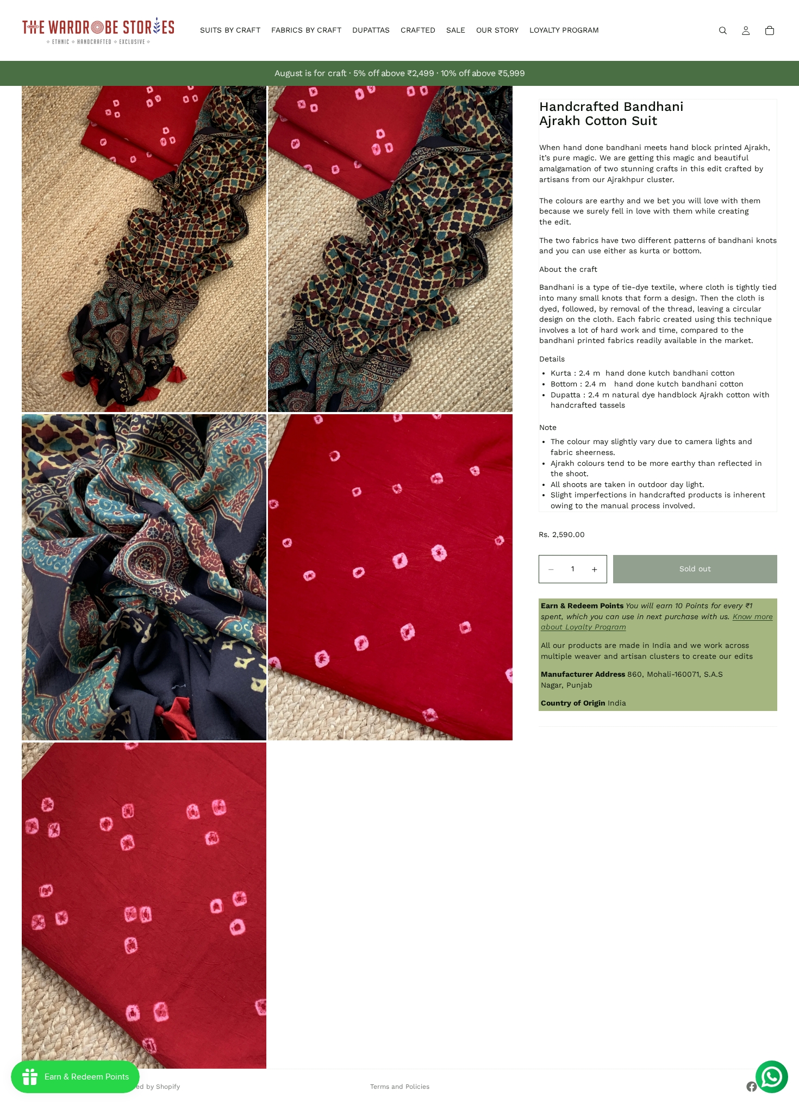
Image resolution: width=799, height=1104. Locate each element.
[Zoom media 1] (144, 249)
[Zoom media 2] (390, 249)
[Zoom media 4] (390, 577)
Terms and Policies (399, 1086)
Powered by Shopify (148, 1086)
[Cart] (770, 30)
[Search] (723, 30)
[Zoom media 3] (144, 577)
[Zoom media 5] (144, 906)
